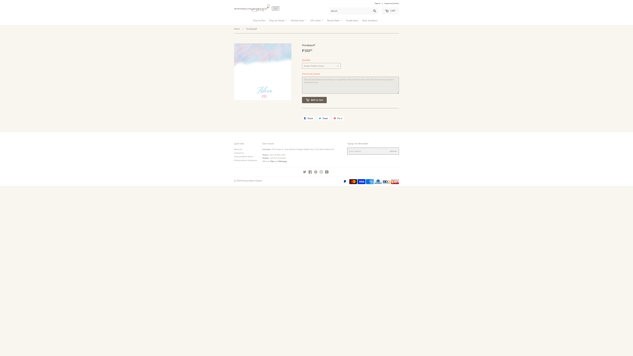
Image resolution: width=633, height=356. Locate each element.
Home (237, 29)
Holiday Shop (298, 20)
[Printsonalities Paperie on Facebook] (310, 172)
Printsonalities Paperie (251, 180)
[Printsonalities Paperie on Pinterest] (315, 172)
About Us (238, 149)
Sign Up (393, 151)
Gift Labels (316, 20)
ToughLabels (352, 20)
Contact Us (239, 153)
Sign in (377, 3)
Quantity (306, 60)
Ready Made (333, 20)
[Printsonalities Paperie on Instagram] (321, 172)
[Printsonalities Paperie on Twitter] (304, 172)
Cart (393, 10)
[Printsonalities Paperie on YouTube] (327, 172)
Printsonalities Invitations (245, 160)
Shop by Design (277, 20)
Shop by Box (259, 20)
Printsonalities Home (243, 156)
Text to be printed (311, 73)
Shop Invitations (370, 20)
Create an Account (391, 3)
